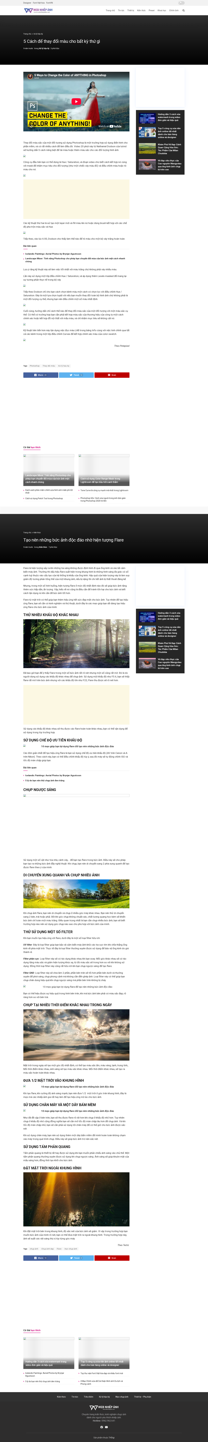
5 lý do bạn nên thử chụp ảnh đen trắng (44, 780)
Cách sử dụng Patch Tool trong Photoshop (44, 498)
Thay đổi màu (49, 366)
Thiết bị (130, 10)
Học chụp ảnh (71, 1249)
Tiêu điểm (88, 1397)
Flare (59, 1249)
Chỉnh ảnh (174, 10)
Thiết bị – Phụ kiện (142, 1397)
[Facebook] (102, 1427)
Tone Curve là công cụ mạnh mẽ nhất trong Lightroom (104, 490)
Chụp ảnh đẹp (47, 1249)
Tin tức (121, 10)
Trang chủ (110, 10)
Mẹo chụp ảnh (121, 1397)
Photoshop (34, 366)
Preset (152, 10)
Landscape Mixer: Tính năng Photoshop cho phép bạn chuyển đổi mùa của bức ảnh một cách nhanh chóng (48, 478)
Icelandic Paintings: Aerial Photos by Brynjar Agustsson (53, 254)
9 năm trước (28, 48)
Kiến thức (141, 10)
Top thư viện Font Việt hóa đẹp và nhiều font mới (102, 1373)
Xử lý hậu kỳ (38, 34)
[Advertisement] (76, 199)
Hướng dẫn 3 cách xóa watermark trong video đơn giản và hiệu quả (169, 117)
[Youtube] (106, 1427)
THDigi (111, 1437)
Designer (27, 3)
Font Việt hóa (39, 3)
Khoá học (162, 10)
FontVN (49, 3)
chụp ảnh (34, 1249)
